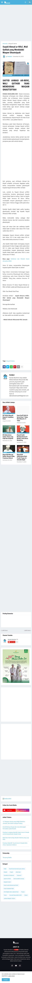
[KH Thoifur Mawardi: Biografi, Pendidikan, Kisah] (9, 410)
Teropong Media (7, 857)
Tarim (5, 895)
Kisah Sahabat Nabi (9, 888)
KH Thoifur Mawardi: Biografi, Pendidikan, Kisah (8, 417)
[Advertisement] (16, 23)
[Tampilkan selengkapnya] (21, 366)
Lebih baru (5, 630)
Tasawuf (19, 875)
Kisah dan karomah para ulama (17, 868)
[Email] (18, 366)
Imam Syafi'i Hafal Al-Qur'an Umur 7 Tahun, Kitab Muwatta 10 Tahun (22, 418)
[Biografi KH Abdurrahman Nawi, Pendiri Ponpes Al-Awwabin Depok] (23, 449)
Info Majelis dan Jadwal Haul (11, 892)
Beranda (5, 43)
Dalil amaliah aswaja (19, 878)
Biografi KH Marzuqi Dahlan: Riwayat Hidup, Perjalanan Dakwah (9, 456)
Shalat (5, 872)
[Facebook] (4, 366)
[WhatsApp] (11, 366)
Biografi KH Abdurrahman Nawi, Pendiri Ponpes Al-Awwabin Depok (22, 457)
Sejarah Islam (7, 882)
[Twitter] (7, 366)
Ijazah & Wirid (7, 878)
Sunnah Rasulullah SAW (16, 895)
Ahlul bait (18, 872)
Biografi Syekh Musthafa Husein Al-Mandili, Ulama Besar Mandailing (22, 437)
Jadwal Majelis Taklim (9, 898)
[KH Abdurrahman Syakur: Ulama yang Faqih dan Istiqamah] (9, 429)
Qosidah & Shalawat (9, 875)
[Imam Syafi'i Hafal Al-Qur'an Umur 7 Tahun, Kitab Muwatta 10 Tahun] (23, 410)
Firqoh (11, 872)
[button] (2, 2)
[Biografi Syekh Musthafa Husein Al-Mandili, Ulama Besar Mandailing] (23, 429)
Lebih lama (27, 630)
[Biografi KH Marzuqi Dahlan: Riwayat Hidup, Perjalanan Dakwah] (9, 449)
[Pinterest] (14, 366)
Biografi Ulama (13, 43)
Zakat (25, 895)
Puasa (22, 892)
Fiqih (5, 868)
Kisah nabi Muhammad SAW (11, 885)
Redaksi (11, 375)
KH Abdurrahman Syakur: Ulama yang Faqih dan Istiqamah (8, 436)
